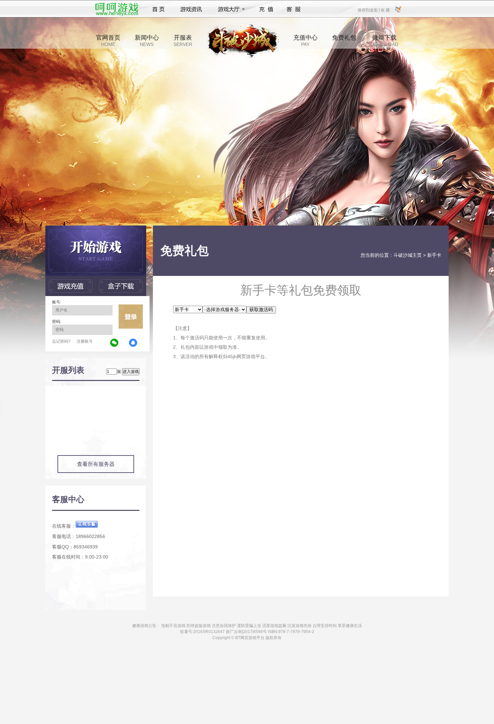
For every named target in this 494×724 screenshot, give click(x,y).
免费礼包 (344, 40)
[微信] (114, 343)
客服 (294, 9)
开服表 (182, 40)
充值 (266, 9)
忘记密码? (61, 341)
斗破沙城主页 (408, 255)
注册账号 (85, 341)
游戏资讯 (191, 9)
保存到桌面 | (369, 9)
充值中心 (305, 40)
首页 (158, 9)
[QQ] (133, 343)
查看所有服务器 (96, 464)
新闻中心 (147, 40)
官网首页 (108, 40)
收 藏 (385, 9)
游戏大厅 (229, 9)
